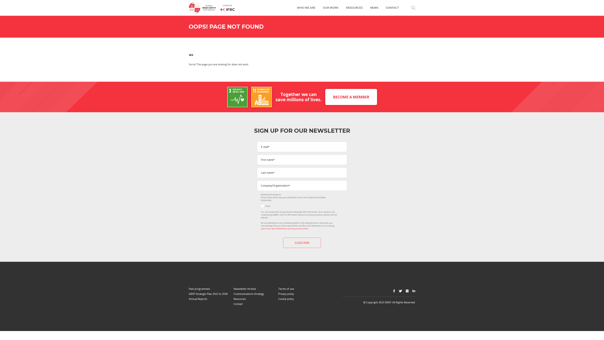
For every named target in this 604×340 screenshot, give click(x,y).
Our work (330, 7)
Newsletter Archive (245, 289)
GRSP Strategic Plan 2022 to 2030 (208, 294)
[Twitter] (400, 291)
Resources (354, 7)
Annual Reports (198, 299)
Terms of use (286, 289)
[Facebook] (394, 291)
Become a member (351, 96)
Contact (392, 7)
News (374, 7)
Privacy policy (286, 294)
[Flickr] (407, 291)
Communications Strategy (249, 294)
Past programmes (199, 289)
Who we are (306, 7)
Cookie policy (286, 299)
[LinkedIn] (413, 291)
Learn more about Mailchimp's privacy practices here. (285, 228)
